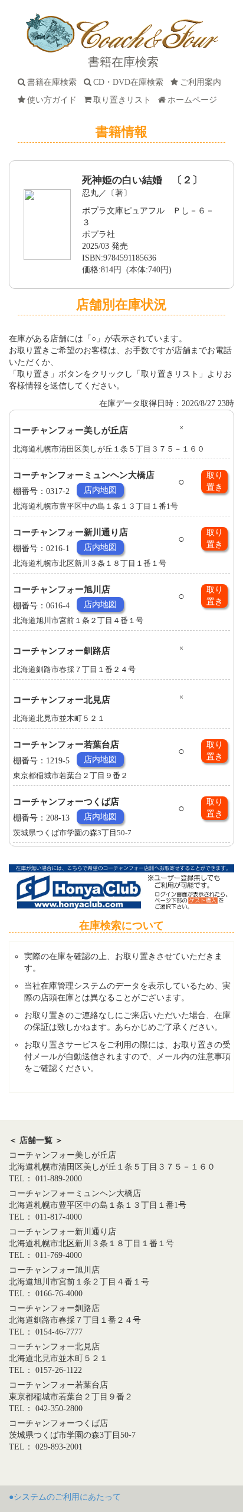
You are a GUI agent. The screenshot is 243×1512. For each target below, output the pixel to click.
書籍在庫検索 (54, 82)
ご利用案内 (203, 82)
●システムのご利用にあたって (65, 1497)
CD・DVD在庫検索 (130, 82)
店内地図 (100, 490)
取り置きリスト (124, 99)
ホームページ (195, 99)
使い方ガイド (54, 99)
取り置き (214, 481)
